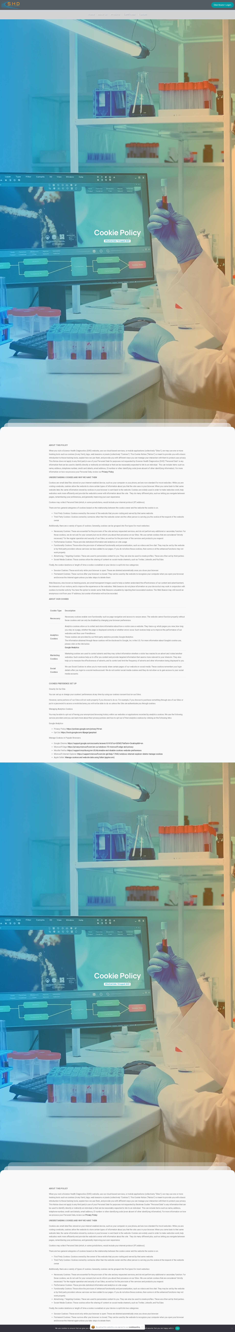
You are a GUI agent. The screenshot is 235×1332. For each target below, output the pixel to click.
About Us (102, 14)
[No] (232, 1328)
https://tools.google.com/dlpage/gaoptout (79, 732)
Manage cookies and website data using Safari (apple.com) (89, 757)
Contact (143, 14)
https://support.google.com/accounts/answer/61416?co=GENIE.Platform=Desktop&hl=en (105, 743)
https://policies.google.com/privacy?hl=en (84, 729)
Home (91, 14)
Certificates (129, 14)
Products (115, 14)
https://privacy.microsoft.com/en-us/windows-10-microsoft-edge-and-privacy (100, 747)
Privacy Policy (108, 472)
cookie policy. (134, 1327)
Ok (177, 1328)
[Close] (142, 1327)
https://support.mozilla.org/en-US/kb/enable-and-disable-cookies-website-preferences (104, 750)
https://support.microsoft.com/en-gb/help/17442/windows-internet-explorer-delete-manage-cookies (120, 754)
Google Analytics (72, 647)
